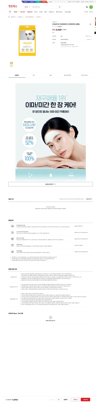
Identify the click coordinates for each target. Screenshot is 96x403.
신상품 (40, 12)
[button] (90, 24)
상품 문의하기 (89, 199)
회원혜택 (77, 1)
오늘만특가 (29, 12)
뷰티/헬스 (20, 17)
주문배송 (82, 1)
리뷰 (34, 75)
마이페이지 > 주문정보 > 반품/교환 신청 (29, 277)
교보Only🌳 (68, 12)
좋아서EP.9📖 (59, 12)
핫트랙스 (26, 7)
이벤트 (45, 12)
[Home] (9, 16)
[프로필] (91, 7)
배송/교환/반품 (67, 75)
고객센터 (91, 1)
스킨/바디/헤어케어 (29, 17)
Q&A (50, 75)
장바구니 (76, 399)
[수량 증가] (53, 399)
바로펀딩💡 (51, 12)
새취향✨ (16, 12)
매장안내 (87, 1)
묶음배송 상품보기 (75, 46)
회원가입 (69, 1)
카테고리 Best (84, 75)
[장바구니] (86, 7)
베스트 (36, 12)
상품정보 (17, 75)
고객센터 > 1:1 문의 (55, 277)
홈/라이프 (13, 17)
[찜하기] (58, 399)
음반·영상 (22, 12)
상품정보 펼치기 (49, 184)
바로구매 (85, 399)
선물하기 (66, 399)
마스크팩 (38, 17)
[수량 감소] (50, 399)
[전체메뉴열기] (10, 11)
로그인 (73, 1)
